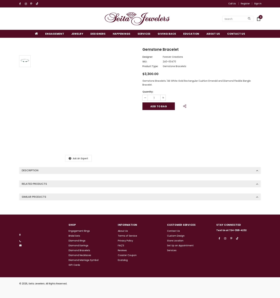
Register (245, 3)
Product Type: (150, 66)
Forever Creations (173, 56)
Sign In (258, 3)
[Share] (183, 105)
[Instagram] (27, 4)
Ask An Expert (80, 158)
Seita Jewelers (37, 283)
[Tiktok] (38, 4)
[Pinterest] (32, 4)
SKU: (144, 61)
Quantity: (147, 91)
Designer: (147, 56)
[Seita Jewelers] (137, 18)
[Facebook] (21, 4)
